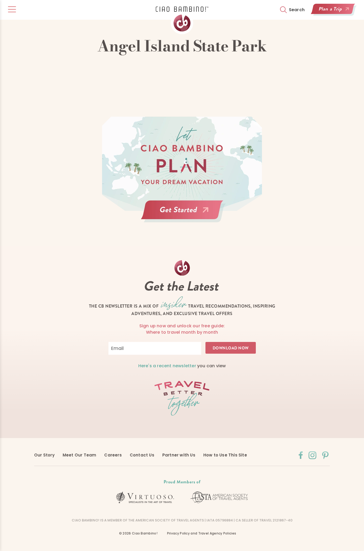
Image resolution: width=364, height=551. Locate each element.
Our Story (44, 455)
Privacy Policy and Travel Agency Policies (201, 533)
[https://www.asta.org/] (219, 497)
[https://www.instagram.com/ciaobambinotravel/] (312, 455)
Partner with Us (178, 455)
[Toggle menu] (12, 9)
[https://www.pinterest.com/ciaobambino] (325, 455)
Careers (113, 455)
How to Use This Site (225, 455)
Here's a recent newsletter (167, 366)
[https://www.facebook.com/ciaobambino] (301, 455)
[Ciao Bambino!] (182, 20)
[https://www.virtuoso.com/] (145, 497)
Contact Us (142, 455)
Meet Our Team (79, 455)
